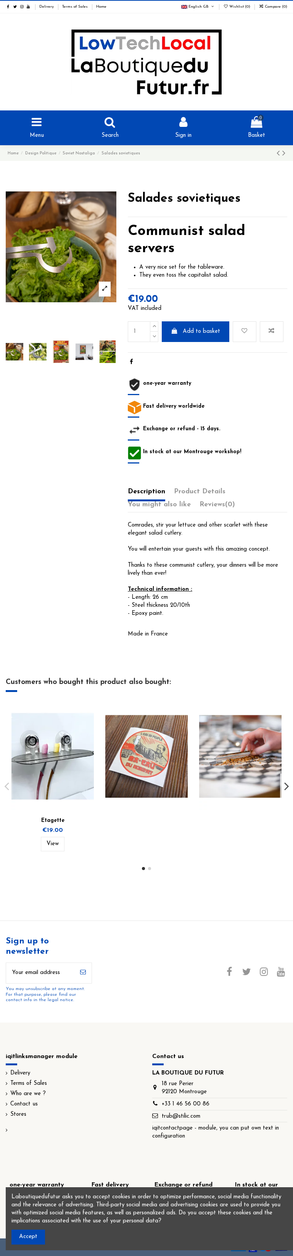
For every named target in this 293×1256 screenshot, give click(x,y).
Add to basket (201, 331)
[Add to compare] (271, 331)
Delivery (47, 7)
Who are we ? (28, 1094)
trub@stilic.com (181, 1116)
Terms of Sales (75, 7)
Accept (28, 1237)
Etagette (52, 820)
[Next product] (283, 153)
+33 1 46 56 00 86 (185, 1104)
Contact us (24, 1104)
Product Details (199, 491)
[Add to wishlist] (244, 331)
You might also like (159, 504)
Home (101, 7)
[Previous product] (279, 153)
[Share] (131, 362)
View (53, 844)
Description (146, 491)
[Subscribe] (83, 973)
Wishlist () (239, 7)
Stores (18, 1114)
